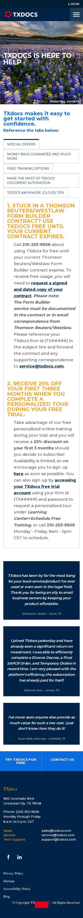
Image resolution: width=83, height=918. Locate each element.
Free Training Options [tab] (28, 168)
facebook (8, 857)
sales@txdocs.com (56, 831)
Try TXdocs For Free (20, 761)
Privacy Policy (13, 873)
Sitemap (8, 881)
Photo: (42, 101)
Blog (6, 896)
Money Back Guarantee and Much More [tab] (39, 156)
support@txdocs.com (59, 839)
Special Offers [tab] (21, 144)
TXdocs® (21, 14)
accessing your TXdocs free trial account (45, 486)
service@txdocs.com (58, 835)
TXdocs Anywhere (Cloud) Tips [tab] (35, 193)
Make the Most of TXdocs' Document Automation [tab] (31, 180)
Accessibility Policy (17, 888)
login (73, 4)
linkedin (19, 857)
